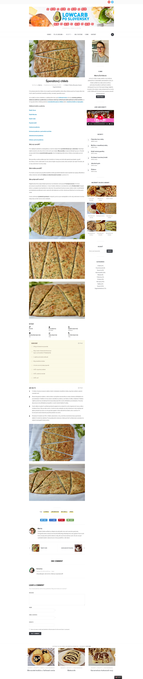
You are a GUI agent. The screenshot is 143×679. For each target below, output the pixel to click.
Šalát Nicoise (33, 114)
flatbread (46, 511)
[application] (100, 117)
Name (30, 607)
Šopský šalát (33, 123)
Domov (49, 34)
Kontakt (93, 34)
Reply (53, 571)
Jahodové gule (95, 163)
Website (31, 622)
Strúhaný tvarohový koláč (99, 157)
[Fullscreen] (112, 124)
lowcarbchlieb (55, 511)
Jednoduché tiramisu (67, 548)
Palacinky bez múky (97, 139)
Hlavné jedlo (98, 272)
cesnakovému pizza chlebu (55, 102)
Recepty (68, 34)
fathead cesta (62, 97)
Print (81, 343)
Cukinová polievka (34, 127)
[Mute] (109, 124)
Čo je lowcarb (58, 34)
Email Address (33, 615)
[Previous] (27, 655)
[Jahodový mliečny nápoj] (101, 656)
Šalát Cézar (32, 110)
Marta (40, 85)
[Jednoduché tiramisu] (78, 548)
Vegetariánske (57, 87)
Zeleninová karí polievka (36, 135)
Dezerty (99, 270)
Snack (80, 85)
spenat (71, 511)
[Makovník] (41, 656)
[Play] (88, 124)
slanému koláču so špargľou (75, 102)
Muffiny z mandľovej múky (99, 145)
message (31, 592)
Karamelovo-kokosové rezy (71, 670)
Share (53, 520)
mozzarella (64, 511)
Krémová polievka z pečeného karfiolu (40, 131)
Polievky (99, 277)
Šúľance (93, 169)
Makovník (41, 670)
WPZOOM (88, 646)
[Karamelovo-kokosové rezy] (71, 656)
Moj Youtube (79, 34)
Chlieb (66, 85)
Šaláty (99, 284)
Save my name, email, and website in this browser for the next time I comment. (50, 629)
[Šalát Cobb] (35, 548)
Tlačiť (71, 520)
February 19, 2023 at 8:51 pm (43, 571)
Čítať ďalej (100, 96)
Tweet (44, 520)
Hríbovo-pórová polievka (36, 140)
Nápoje (99, 274)
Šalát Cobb (32, 118)
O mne (87, 34)
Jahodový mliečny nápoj (102, 672)
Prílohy (71, 85)
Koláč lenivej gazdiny (97, 151)
